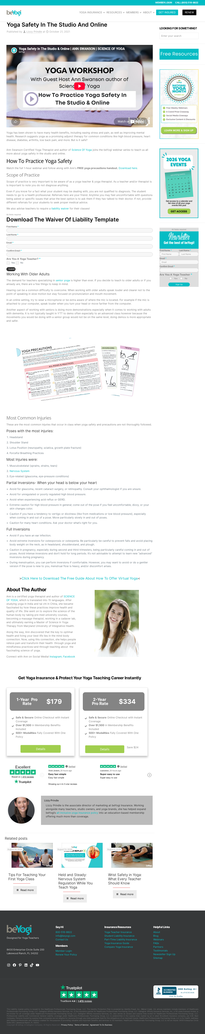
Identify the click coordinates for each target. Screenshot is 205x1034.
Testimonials (160, 950)
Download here (128, 168)
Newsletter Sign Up (164, 954)
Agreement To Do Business (101, 1025)
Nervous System (19, 471)
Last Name (12, 234)
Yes (13, 262)
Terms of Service (81, 1025)
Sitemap (158, 957)
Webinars (158, 939)
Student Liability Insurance (119, 935)
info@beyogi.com (65, 935)
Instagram (56, 656)
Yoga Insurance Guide (116, 943)
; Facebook (68, 656)
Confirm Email (14, 250)
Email (9, 242)
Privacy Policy (67, 1025)
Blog (155, 935)
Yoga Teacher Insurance (118, 932)
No (21, 262)
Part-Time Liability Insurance (120, 939)
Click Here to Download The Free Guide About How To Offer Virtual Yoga (80, 578)
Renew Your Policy (66, 954)
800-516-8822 (64, 932)
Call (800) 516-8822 (186, 2)
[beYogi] (14, 13)
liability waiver (60, 208)
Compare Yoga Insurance (118, 946)
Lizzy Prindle (34, 31)
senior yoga (63, 280)
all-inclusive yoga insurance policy (77, 812)
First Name (12, 226)
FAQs (156, 943)
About (156, 932)
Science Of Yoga (81, 149)
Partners (158, 946)
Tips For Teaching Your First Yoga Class (27, 877)
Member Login (163, 2)
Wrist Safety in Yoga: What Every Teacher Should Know (125, 879)
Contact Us (62, 939)
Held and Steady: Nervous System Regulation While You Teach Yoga (75, 881)
